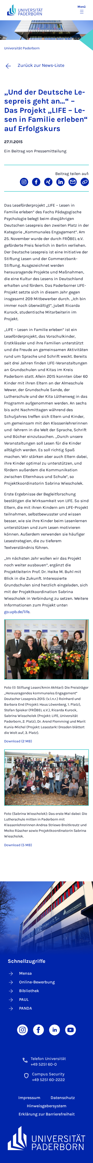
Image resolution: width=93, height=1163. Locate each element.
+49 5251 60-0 (44, 1064)
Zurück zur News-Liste (41, 65)
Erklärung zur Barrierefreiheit (47, 1114)
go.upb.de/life (16, 611)
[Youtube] (70, 1029)
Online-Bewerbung (37, 982)
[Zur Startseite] (25, 10)
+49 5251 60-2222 (48, 1079)
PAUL (24, 999)
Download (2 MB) (18, 741)
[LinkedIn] (54, 1029)
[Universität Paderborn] (46, 1138)
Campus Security (48, 1074)
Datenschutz (63, 1097)
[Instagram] (22, 1029)
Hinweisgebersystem (46, 1105)
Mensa (25, 973)
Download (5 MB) (18, 845)
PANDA (25, 1008)
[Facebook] (38, 1029)
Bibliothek (29, 990)
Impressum (29, 1097)
